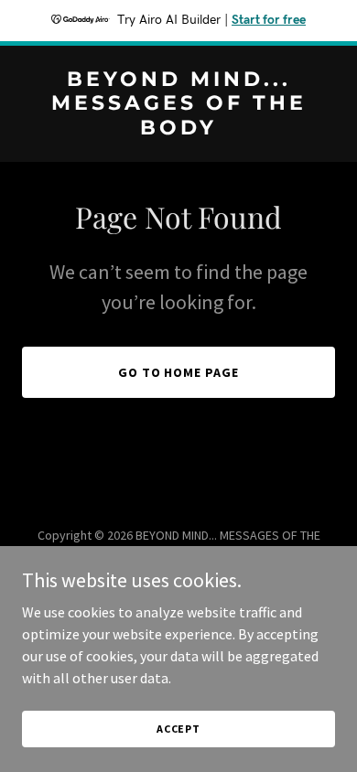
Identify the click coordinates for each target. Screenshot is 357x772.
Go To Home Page (179, 372)
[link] (178, 129)
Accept (178, 728)
